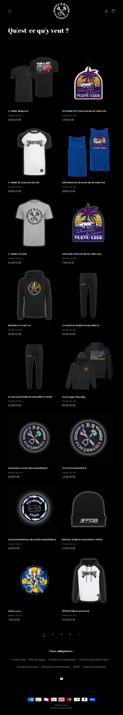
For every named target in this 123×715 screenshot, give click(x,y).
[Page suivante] (78, 634)
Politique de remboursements (55, 667)
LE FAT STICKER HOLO (74, 468)
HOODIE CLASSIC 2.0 (19, 325)
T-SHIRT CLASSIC (17, 254)
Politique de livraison (27, 667)
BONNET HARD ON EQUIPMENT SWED (82, 539)
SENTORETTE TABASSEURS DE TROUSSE (84, 111)
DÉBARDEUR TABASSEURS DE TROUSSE (83, 182)
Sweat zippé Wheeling (73, 397)
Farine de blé (64, 705)
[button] (9, 11)
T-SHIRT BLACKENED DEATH (23, 182)
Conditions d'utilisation (94, 667)
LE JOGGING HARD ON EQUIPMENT (80, 325)
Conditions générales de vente (94, 659)
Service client (19, 659)
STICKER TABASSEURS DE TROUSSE (81, 254)
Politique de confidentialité (62, 659)
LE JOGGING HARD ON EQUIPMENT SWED (30, 397)
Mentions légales (37, 659)
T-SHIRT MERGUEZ (18, 111)
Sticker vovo (14, 611)
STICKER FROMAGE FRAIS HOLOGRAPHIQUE (32, 539)
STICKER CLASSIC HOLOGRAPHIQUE (28, 468)
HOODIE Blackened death (75, 611)
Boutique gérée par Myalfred (61, 708)
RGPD (77, 667)
